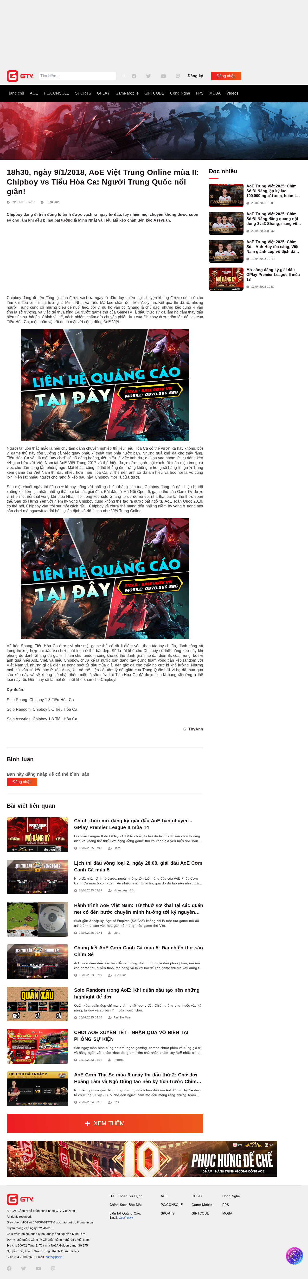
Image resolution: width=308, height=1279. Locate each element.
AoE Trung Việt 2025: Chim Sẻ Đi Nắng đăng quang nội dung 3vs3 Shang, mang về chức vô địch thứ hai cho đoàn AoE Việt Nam (272, 219)
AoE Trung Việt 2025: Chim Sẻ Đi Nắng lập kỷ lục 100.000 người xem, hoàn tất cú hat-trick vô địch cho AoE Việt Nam (272, 191)
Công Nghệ (180, 93)
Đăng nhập (226, 76)
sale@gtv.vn (127, 1217)
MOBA (215, 93)
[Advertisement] (154, 33)
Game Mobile (127, 93)
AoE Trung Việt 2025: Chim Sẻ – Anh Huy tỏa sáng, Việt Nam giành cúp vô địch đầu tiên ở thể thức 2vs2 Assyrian (273, 247)
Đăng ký (195, 76)
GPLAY (103, 93)
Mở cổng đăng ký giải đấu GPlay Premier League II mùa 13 (273, 274)
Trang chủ (15, 93)
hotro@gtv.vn (54, 1257)
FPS (200, 93)
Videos (232, 93)
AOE (34, 93)
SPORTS (83, 93)
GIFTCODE (154, 93)
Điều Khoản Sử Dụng (125, 1196)
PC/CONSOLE (56, 93)
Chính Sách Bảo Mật (125, 1205)
